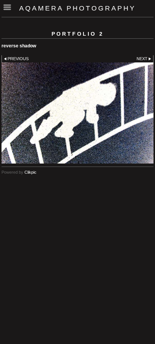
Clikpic (30, 172)
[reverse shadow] (77, 113)
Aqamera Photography (77, 8)
